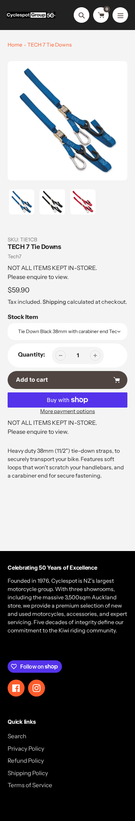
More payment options (67, 411)
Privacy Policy (26, 748)
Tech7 (14, 256)
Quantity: (31, 354)
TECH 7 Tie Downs (49, 44)
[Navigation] (120, 15)
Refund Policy (26, 760)
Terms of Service (30, 785)
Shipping (54, 301)
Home (15, 44)
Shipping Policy (28, 773)
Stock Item (23, 316)
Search (17, 736)
